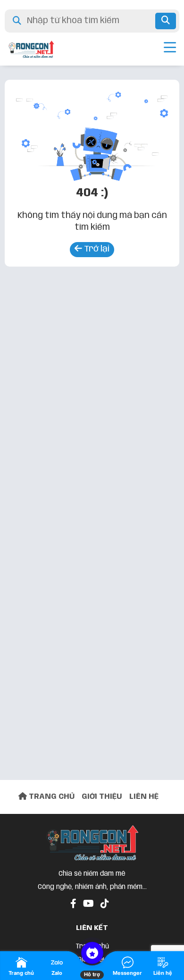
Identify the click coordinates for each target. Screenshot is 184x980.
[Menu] (169, 49)
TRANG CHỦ (51, 797)
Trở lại (95, 249)
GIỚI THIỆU (102, 797)
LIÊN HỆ (144, 797)
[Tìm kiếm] (165, 21)
